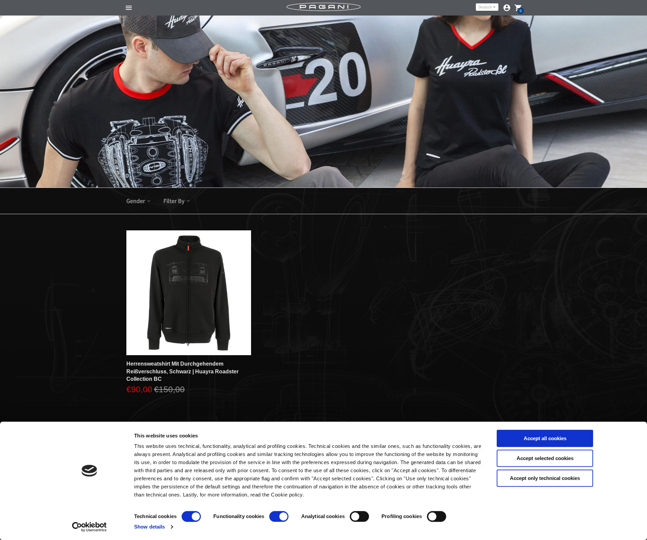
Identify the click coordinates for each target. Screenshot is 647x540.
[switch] (278, 516)
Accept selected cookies (545, 458)
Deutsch (485, 6)
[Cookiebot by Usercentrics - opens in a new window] (89, 527)
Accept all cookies (545, 438)
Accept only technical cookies (545, 478)
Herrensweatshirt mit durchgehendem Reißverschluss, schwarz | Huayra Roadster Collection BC (182, 371)
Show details (149, 527)
